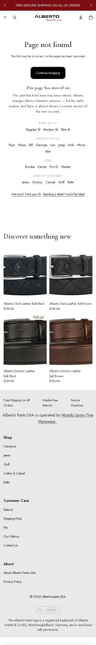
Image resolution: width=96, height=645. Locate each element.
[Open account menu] (81, 17)
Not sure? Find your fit (26, 194)
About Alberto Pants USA (20, 573)
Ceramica (10, 446)
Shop (8, 437)
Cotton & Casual (14, 473)
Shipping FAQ (13, 518)
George (41, 144)
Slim (48, 151)
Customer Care (16, 500)
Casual (50, 182)
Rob (71, 144)
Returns (8, 509)
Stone (22, 144)
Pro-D (54, 166)
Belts (71, 182)
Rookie (30, 166)
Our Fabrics (11, 536)
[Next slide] (91, 5)
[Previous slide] (5, 5)
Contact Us (11, 545)
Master (66, 166)
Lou (52, 144)
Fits (6, 527)
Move (81, 144)
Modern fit (50, 129)
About (9, 564)
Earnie (42, 166)
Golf (61, 182)
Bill (31, 144)
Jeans (25, 182)
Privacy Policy (13, 581)
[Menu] (5, 17)
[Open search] (15, 17)
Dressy (37, 182)
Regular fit (33, 129)
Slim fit (65, 129)
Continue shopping (48, 73)
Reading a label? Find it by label (63, 194)
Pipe (12, 144)
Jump (61, 144)
